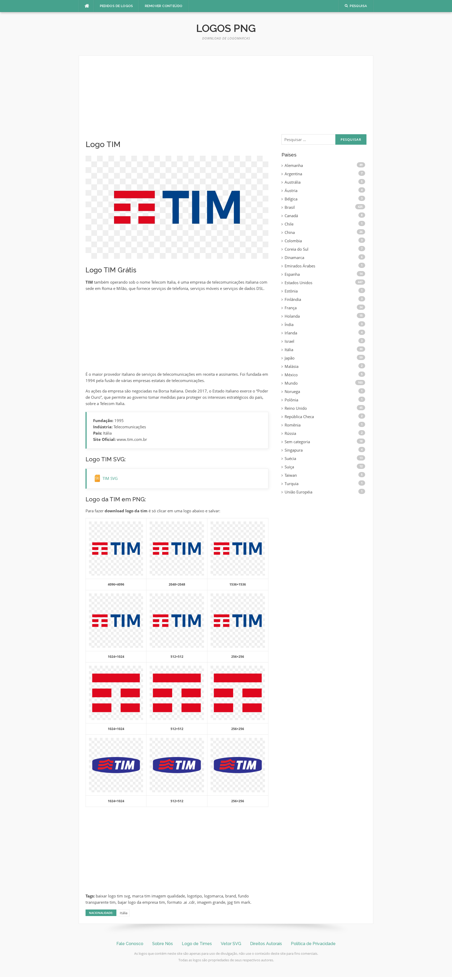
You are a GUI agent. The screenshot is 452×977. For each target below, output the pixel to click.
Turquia (291, 483)
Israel (289, 341)
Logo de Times (197, 943)
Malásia (291, 366)
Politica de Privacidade (313, 943)
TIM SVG (110, 478)
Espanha (292, 274)
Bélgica (291, 198)
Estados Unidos (298, 282)
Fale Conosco (129, 943)
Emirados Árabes (300, 265)
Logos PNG (226, 28)
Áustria (291, 190)
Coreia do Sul (296, 249)
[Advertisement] (177, 101)
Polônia (291, 399)
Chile (289, 224)
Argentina (293, 173)
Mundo (291, 383)
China (290, 232)
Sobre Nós (162, 943)
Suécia (290, 458)
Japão (290, 358)
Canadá (291, 215)
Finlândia (293, 299)
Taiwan (291, 475)
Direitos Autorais (266, 943)
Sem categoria (297, 441)
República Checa (299, 416)
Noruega (292, 391)
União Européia (298, 492)
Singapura (294, 450)
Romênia (293, 425)
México (291, 374)
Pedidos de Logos (116, 6)
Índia (289, 324)
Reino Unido (296, 408)
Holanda (292, 316)
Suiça (289, 466)
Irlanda (291, 332)
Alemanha (294, 165)
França (291, 307)
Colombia (293, 240)
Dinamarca (294, 257)
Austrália (293, 182)
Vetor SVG (231, 943)
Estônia (291, 291)
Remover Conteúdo (163, 6)
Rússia (290, 433)
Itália (123, 913)
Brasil (290, 207)
